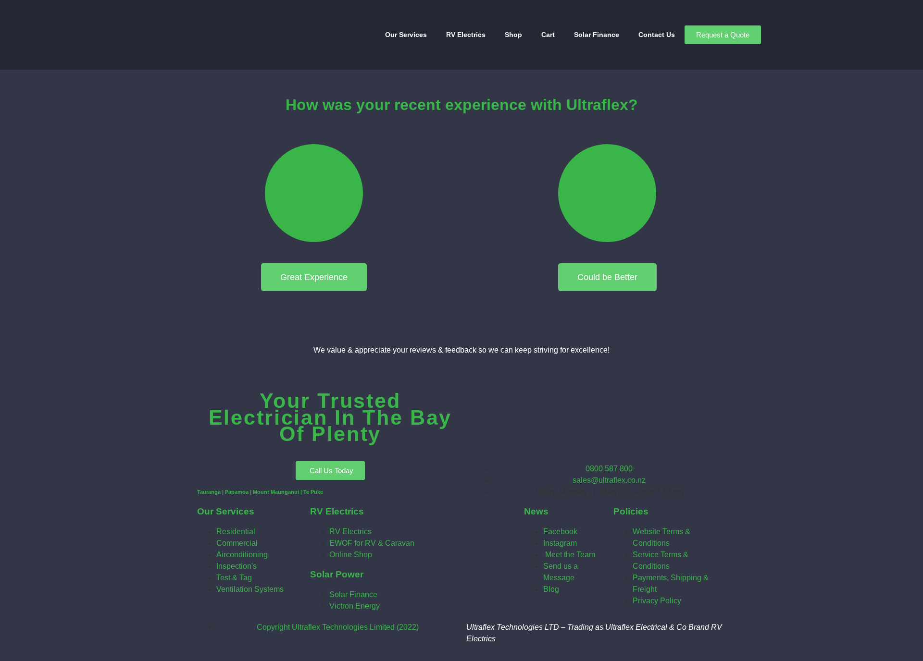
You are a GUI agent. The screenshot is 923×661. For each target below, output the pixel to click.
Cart (548, 34)
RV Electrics (466, 34)
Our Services (406, 34)
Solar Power (336, 574)
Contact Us (656, 34)
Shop (513, 34)
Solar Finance (596, 34)
